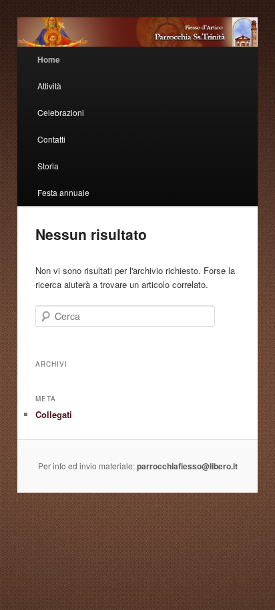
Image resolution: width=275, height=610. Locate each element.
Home (48, 59)
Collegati (53, 414)
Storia (48, 165)
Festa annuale (63, 192)
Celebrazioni (60, 112)
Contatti (51, 139)
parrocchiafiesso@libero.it (187, 466)
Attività (49, 85)
